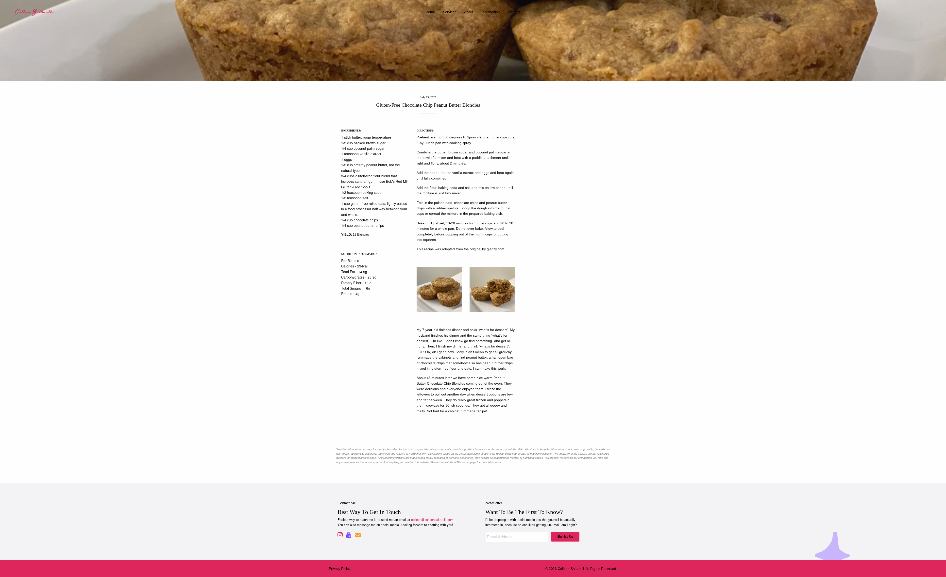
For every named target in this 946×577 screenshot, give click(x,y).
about (468, 12)
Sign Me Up (565, 536)
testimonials (490, 12)
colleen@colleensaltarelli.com (432, 520)
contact (514, 12)
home (430, 12)
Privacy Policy (339, 569)
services (449, 12)
